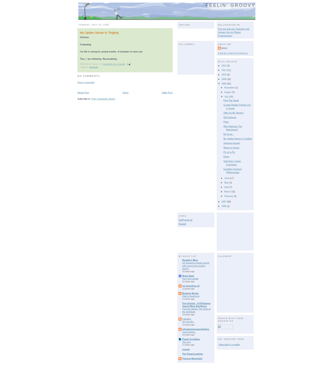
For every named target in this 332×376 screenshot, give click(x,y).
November (229, 87)
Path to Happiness (191, 296)
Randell (182, 224)
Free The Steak (231, 100)
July (226, 96)
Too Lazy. (186, 342)
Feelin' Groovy (230, 5)
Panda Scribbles (191, 339)
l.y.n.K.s (186, 319)
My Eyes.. (228, 134)
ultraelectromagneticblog (195, 329)
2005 (224, 206)
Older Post (167, 92)
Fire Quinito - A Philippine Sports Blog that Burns (196, 304)
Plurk (226, 122)
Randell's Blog (190, 260)
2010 (224, 74)
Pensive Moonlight (192, 358)
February (229, 196)
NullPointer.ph (185, 220)
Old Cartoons (230, 117)
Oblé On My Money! (233, 113)
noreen (186, 349)
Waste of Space (231, 147)
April (226, 187)
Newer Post (83, 92)
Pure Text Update (190, 279)
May (226, 182)
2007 (224, 201)
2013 (224, 65)
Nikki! (224, 48)
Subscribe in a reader (229, 344)
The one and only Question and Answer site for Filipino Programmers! (233, 32)
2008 (224, 83)
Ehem (226, 156)
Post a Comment (85, 82)
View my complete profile (233, 53)
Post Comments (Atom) (103, 99)
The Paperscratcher (192, 354)
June (227, 178)
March (227, 191)
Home (125, 92)
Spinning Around (231, 143)
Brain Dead (188, 276)
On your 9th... (188, 322)
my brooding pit (191, 286)
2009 (224, 79)
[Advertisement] (117, 87)
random (93, 67)
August (228, 92)
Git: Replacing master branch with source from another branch (196, 266)
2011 (224, 70)
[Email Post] (128, 64)
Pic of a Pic (229, 152)
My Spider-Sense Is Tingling (99, 32)
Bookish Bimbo (190, 293)
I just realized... (189, 332)
